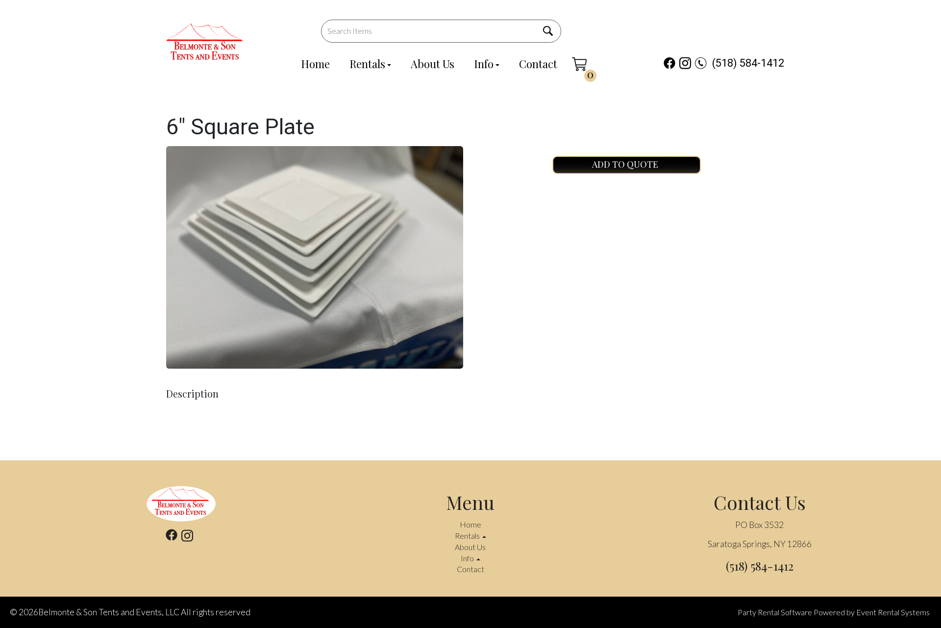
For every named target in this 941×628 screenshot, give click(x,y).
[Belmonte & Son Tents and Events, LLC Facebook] (669, 63)
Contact (538, 63)
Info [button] (468, 558)
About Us (432, 63)
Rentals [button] (468, 535)
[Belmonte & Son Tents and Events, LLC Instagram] (685, 63)
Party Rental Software (775, 612)
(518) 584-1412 (748, 63)
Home (315, 63)
